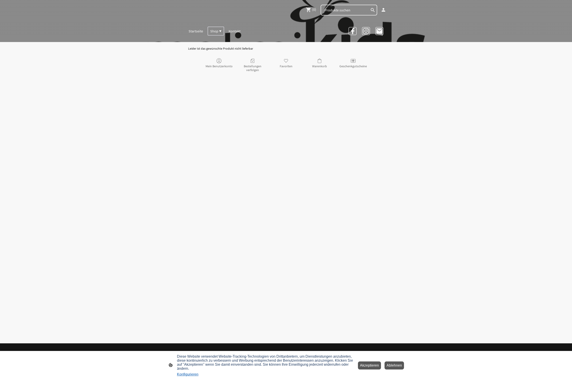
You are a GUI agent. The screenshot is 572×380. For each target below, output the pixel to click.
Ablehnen (394, 365)
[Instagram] (366, 31)
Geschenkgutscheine (353, 66)
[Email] (379, 31)
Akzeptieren (369, 365)
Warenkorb (319, 66)
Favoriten (286, 66)
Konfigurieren (187, 374)
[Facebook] (353, 31)
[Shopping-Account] (383, 10)
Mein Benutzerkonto (219, 66)
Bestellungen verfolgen (252, 68)
